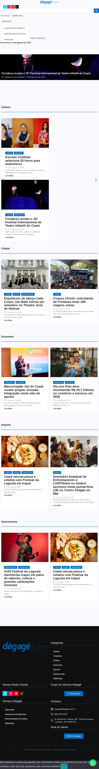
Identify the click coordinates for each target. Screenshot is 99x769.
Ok (64, 766)
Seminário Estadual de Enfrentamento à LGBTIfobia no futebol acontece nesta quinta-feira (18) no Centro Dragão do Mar (73, 485)
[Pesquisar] (96, 10)
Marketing (57, 678)
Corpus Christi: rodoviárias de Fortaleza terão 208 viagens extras (73, 302)
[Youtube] (13, 6)
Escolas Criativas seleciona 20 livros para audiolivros (22, 160)
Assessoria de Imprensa (15, 714)
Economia (20, 382)
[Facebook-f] (4, 6)
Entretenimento (28, 294)
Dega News (19, 215)
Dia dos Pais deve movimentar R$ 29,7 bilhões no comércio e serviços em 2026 (73, 391)
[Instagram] (9, 6)
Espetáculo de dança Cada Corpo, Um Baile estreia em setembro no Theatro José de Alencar (24, 303)
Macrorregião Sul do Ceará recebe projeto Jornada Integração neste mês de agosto (23, 391)
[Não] (70, 767)
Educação (18, 153)
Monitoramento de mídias (16, 719)
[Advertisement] (49, 93)
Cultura (9, 153)
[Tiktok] (17, 6)
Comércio (57, 656)
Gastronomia (27, 472)
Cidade (7, 294)
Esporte (16, 472)
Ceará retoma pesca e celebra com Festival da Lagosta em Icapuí (21, 480)
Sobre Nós (9, 710)
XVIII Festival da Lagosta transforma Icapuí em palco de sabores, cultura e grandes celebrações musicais (24, 578)
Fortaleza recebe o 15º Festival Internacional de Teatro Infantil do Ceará (23, 222)
